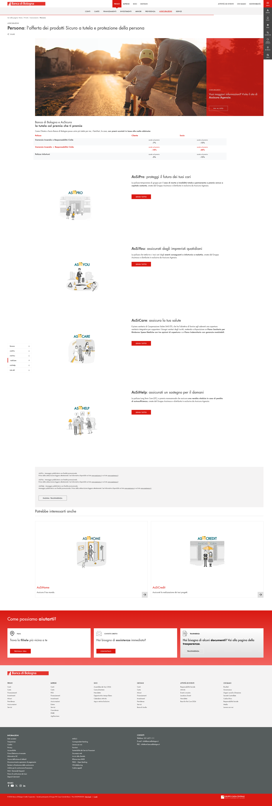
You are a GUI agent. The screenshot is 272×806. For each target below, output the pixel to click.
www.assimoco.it (113, 475)
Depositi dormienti (13, 777)
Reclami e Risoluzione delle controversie (20, 765)
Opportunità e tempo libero (103, 695)
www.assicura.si (96, 475)
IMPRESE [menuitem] (126, 4)
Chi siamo (227, 683)
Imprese (54, 683)
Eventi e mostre (185, 692)
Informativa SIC (12, 756)
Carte (9, 690)
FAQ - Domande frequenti (16, 771)
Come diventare (99, 690)
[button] (268, 3)
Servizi (9, 707)
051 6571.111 (149, 738)
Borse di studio (142, 707)
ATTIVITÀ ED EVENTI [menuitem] (226, 4)
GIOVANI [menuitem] (144, 4)
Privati (26, 18)
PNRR (52, 713)
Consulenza (54, 710)
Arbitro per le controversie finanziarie (27, 768)
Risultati (226, 687)
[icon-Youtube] (12, 786)
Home (20, 18)
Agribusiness (55, 716)
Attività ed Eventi (187, 683)
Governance (227, 690)
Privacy (9, 747)
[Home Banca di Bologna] (26, 3)
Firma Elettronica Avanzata (16, 753)
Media (225, 704)
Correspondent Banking (80, 741)
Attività (182, 690)
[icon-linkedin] (24, 786)
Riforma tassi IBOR (78, 759)
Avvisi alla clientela (78, 756)
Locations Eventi (185, 695)
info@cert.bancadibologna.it (150, 744)
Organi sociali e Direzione (232, 692)
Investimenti (11, 695)
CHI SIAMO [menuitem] (241, 4)
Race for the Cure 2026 (188, 701)
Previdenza (11, 701)
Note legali (88, 797)
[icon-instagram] (21, 786)
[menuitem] (87, 11)
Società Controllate (229, 695)
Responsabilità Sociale (187, 687)
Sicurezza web (77, 753)
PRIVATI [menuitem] (117, 4)
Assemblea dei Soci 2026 (102, 687)
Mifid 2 (74, 738)
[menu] (154, 3)
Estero (53, 704)
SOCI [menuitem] (135, 4)
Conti (9, 687)
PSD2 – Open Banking (87, 762)
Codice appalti (77, 768)
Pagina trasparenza (52, 498)
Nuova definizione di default (16, 759)
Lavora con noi (228, 707)
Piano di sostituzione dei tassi (25, 774)
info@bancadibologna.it (151, 741)
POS (52, 692)
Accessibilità (11, 750)
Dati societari (11, 738)
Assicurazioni (34, 18)
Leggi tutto (141, 197)
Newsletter (97, 692)
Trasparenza (11, 741)
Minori (9, 698)
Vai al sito (220, 108)
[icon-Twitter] (16, 786)
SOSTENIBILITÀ (255, 4)
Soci (95, 683)
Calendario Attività (100, 698)
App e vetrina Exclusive (101, 701)
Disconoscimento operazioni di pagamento (21, 762)
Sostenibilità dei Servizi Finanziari (83, 750)
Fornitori (75, 747)
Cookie (9, 744)
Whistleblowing (77, 765)
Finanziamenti (12, 692)
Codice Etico (227, 698)
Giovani (140, 683)
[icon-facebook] (8, 786)
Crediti (95, 797)
